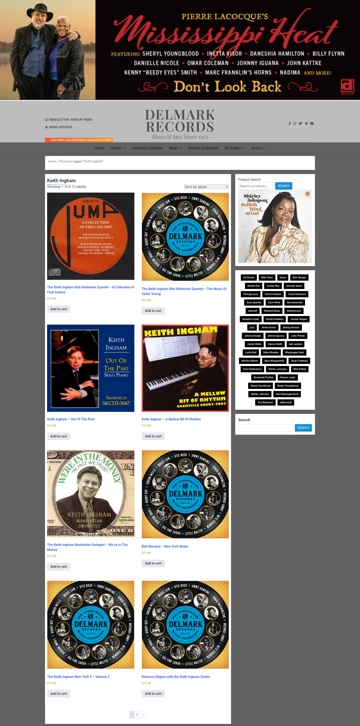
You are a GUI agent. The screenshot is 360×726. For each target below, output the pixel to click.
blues (283, 277)
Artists (116, 148)
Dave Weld (274, 302)
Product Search (249, 180)
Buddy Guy (254, 285)
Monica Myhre (249, 360)
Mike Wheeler (270, 352)
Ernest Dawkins (274, 319)
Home (99, 148)
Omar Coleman (299, 360)
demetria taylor (250, 319)
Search (284, 186)
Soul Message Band (287, 394)
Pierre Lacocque (278, 369)
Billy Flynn (267, 277)
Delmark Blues (272, 310)
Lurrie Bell (250, 352)
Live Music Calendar (147, 148)
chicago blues (294, 285)
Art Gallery (232, 148)
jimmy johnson (291, 327)
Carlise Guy (273, 285)
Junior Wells (254, 344)
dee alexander (294, 302)
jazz (252, 327)
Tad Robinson (265, 402)
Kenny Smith (275, 344)
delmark (252, 310)
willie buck (286, 402)
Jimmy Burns (268, 327)
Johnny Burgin (252, 335)
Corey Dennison (297, 294)
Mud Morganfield (274, 360)
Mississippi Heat (294, 352)
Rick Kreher (300, 369)
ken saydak (295, 344)
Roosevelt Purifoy (263, 377)
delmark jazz (294, 310)
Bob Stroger (299, 277)
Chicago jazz (250, 294)
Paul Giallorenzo (252, 369)
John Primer (298, 335)
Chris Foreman (273, 294)
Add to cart (58, 309)
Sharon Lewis (287, 377)
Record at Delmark (203, 148)
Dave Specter (254, 302)
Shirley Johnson (260, 394)
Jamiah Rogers (298, 319)
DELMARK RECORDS (180, 120)
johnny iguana (276, 335)
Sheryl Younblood (260, 385)
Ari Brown (248, 277)
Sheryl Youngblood (288, 385)
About (256, 148)
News (173, 148)
